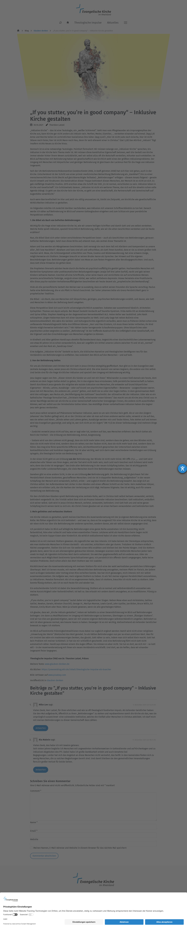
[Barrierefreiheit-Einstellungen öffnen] (182, 468)
